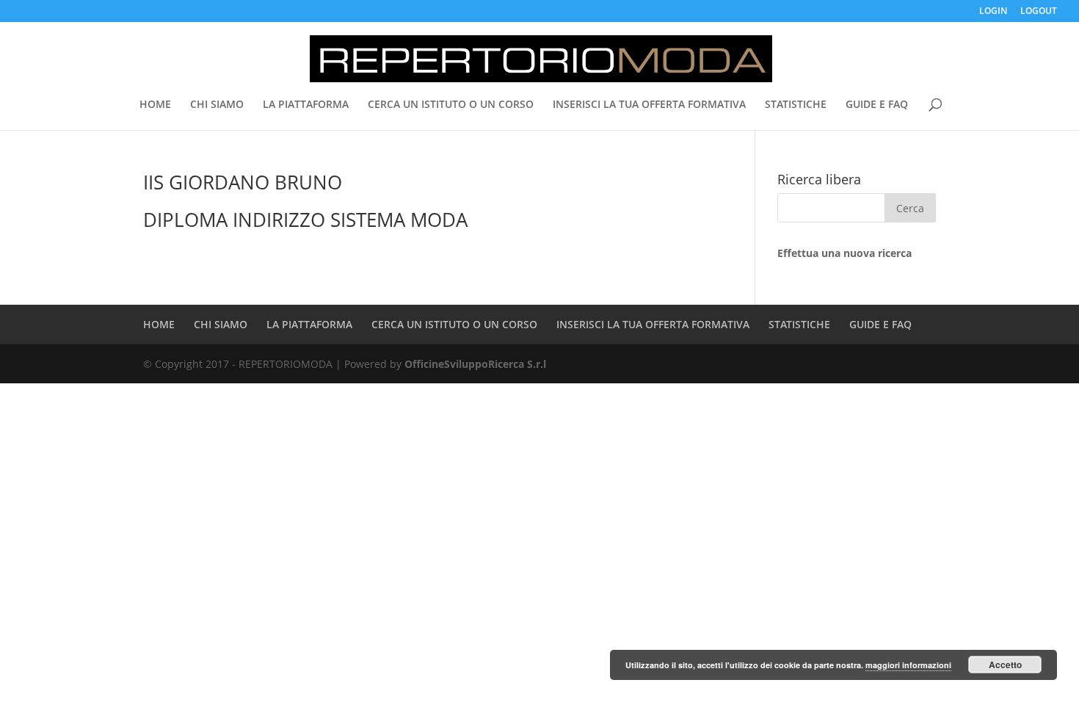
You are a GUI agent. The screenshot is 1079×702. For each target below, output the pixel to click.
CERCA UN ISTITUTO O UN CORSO (451, 105)
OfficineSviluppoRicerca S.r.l (475, 364)
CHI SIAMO (217, 105)
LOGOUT (1038, 12)
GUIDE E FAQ (877, 105)
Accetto (1005, 664)
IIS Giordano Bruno (242, 182)
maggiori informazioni (908, 664)
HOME (155, 105)
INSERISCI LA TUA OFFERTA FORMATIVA (649, 105)
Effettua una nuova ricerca (844, 253)
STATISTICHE (795, 105)
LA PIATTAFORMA (306, 105)
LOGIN (993, 12)
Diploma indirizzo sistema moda (305, 219)
